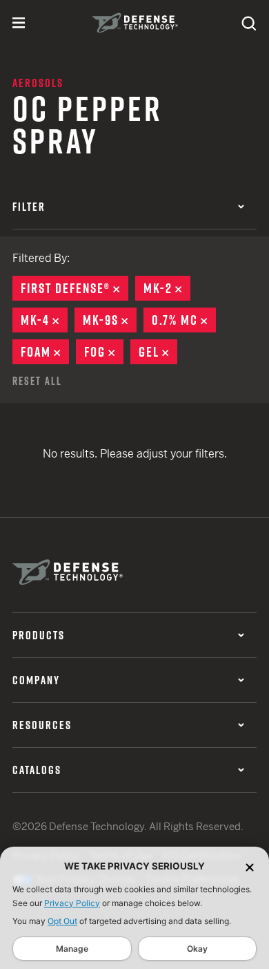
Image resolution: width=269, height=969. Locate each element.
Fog (103, 351)
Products (38, 635)
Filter (29, 206)
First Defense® (74, 288)
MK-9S (110, 320)
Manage (72, 948)
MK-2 (166, 288)
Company (36, 680)
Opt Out (62, 921)
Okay (197, 948)
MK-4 (44, 320)
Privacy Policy (72, 903)
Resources (42, 725)
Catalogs (36, 770)
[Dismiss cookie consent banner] (249, 866)
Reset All (37, 380)
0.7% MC (184, 320)
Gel (158, 351)
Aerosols (37, 83)
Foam (45, 351)
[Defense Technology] (135, 22)
